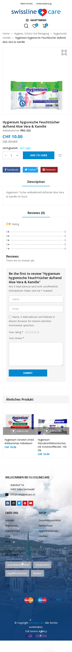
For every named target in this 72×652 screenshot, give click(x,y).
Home (6, 33)
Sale (41, 541)
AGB (7, 536)
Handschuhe (46, 525)
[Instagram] (13, 503)
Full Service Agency (36, 631)
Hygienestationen (48, 531)
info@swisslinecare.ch (22, 494)
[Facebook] (7, 503)
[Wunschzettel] (60, 155)
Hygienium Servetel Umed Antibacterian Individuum (19, 441)
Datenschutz (12, 531)
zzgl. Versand (10, 141)
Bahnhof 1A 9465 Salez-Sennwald (22, 487)
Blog (7, 541)
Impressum (11, 525)
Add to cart (38, 155)
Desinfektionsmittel (50, 520)
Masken (43, 536)
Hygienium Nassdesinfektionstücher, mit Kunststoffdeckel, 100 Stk (52, 445)
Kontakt (9, 520)
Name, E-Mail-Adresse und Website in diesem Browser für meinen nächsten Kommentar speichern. (32, 321)
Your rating (16, 332)
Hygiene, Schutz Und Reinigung (31, 33)
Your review (16, 338)
